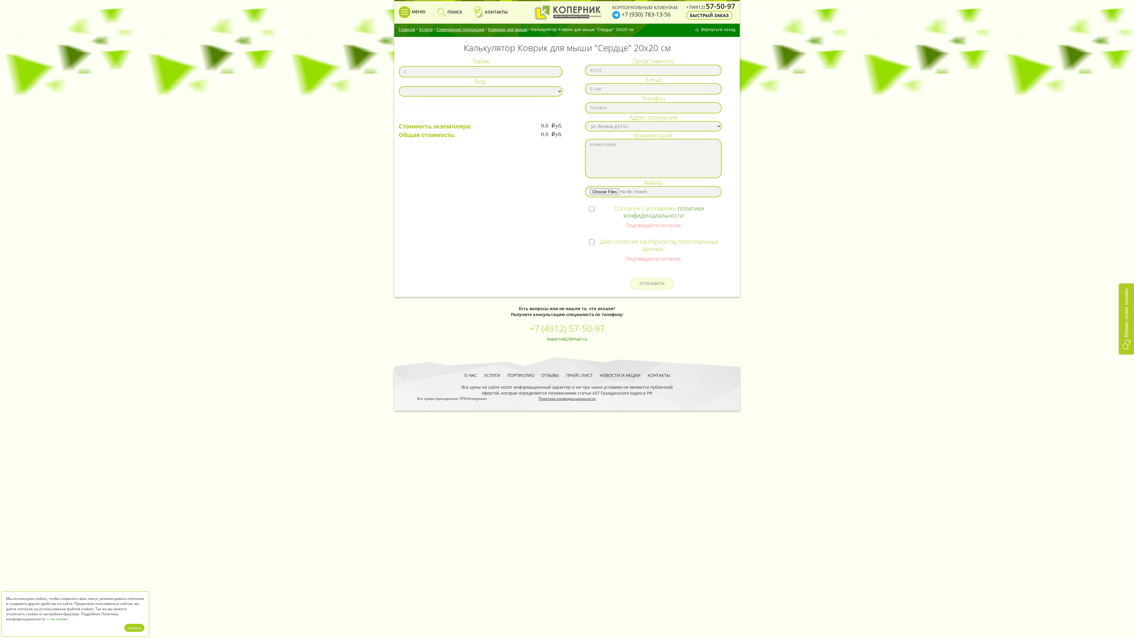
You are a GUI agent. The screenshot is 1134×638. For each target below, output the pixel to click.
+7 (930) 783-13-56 (646, 14)
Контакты (659, 375)
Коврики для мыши (507, 29)
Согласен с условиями (659, 211)
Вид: (481, 81)
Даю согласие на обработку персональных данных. (659, 244)
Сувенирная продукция (460, 29)
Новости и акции (620, 375)
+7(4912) (710, 7)
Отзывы (550, 375)
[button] (1126, 319)
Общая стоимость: (427, 135)
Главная (407, 29)
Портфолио (520, 375)
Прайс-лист (579, 375)
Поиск (454, 12)
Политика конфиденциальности (567, 398)
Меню (418, 11)
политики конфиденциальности (663, 211)
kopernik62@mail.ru (567, 339)
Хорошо (134, 627)
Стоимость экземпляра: (435, 126)
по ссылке (59, 618)
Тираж (480, 61)
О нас (470, 375)
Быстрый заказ (709, 15)
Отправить (652, 283)
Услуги (426, 29)
